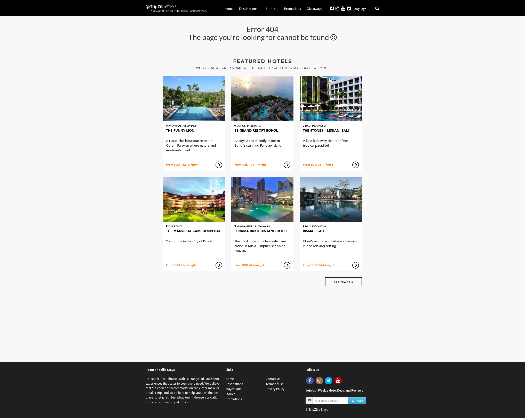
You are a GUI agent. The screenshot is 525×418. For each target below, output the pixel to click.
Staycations (233, 389)
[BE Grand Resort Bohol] (262, 98)
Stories (271, 8)
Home (229, 8)
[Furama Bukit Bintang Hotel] (262, 199)
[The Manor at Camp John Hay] (194, 199)
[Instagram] (338, 8)
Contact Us (273, 379)
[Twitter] (350, 8)
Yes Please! (357, 400)
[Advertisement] (262, 321)
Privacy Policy (275, 389)
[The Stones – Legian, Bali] (331, 98)
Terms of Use (274, 384)
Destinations (248, 8)
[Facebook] (333, 8)
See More (343, 282)
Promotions (292, 8)
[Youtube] (344, 8)
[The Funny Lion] (194, 98)
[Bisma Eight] (331, 199)
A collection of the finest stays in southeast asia (179, 11)
